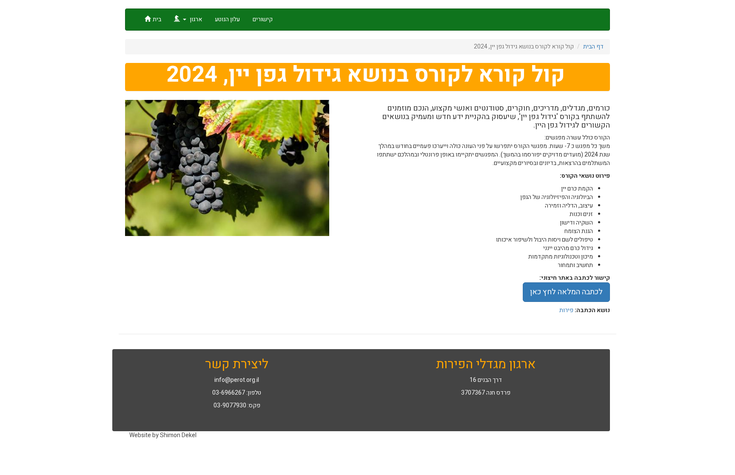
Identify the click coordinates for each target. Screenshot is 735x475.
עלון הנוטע (227, 19)
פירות (566, 310)
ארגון (195, 19)
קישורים (263, 19)
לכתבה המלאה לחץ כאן (566, 292)
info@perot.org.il (236, 379)
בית (157, 19)
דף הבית (593, 46)
